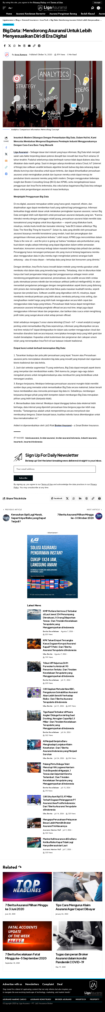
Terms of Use (57, 3)
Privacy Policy (39, 3)
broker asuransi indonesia (68, 438)
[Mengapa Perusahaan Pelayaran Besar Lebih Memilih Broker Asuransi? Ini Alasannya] (34, 823)
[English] (2, 14)
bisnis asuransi (32, 438)
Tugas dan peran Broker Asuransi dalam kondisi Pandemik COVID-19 (72, 958)
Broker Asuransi (63, 425)
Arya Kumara (21, 54)
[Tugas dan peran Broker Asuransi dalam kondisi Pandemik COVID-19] (77, 936)
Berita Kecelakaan (51, 631)
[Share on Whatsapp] (14, 45)
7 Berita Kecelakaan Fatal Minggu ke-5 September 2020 (25, 956)
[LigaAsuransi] (52, 8)
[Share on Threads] (24, 45)
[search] (93, 8)
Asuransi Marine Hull (52, 830)
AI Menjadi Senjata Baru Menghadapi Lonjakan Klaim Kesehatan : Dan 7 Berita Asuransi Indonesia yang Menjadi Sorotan (60, 748)
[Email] (29, 45)
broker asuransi (47, 438)
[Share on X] (9, 45)
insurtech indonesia (33, 441)
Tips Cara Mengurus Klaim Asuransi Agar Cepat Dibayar (75, 907)
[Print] (39, 45)
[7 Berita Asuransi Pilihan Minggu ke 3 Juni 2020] (27, 886)
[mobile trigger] (5, 8)
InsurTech (8, 25)
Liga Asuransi (21, 152)
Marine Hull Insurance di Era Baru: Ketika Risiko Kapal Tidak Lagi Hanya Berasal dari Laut (60, 842)
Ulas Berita (47, 654)
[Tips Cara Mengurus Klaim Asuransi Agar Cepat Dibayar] (77, 886)
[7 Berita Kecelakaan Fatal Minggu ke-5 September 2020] (27, 936)
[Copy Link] (34, 45)
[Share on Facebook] (5, 45)
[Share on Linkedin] (19, 45)
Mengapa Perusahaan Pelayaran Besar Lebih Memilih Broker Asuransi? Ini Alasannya (60, 822)
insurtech (18, 441)
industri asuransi (89, 438)
